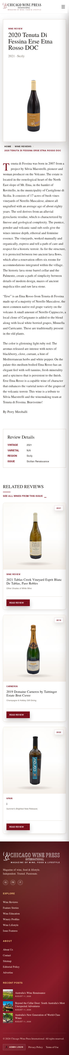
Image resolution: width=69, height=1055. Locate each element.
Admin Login (16, 1047)
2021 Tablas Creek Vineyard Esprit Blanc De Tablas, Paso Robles (34, 581)
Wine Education (11, 913)
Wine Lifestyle (10, 925)
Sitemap (7, 961)
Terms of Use (52, 1047)
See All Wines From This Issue (23, 496)
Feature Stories (11, 907)
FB (13, 882)
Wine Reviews (23, 146)
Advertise (8, 972)
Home (7, 146)
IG (6, 882)
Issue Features (10, 930)
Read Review (16, 602)
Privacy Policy (35, 1047)
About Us (8, 949)
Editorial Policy (11, 966)
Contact (7, 955)
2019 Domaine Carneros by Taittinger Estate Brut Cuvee (31, 693)
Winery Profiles (11, 919)
